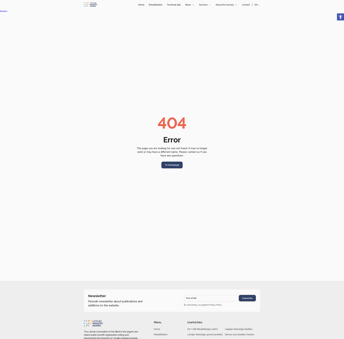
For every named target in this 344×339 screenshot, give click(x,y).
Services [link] (203, 4)
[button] (257, 4)
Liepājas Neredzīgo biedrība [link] (238, 329)
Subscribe (247, 298)
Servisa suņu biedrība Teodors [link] (239, 334)
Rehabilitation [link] (155, 4)
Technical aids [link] (174, 4)
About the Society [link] (225, 4)
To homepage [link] (172, 165)
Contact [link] (246, 4)
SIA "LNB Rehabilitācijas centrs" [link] (202, 329)
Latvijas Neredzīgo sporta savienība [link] (205, 334)
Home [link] (141, 4)
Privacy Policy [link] (216, 305)
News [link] (188, 4)
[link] (340, 16)
